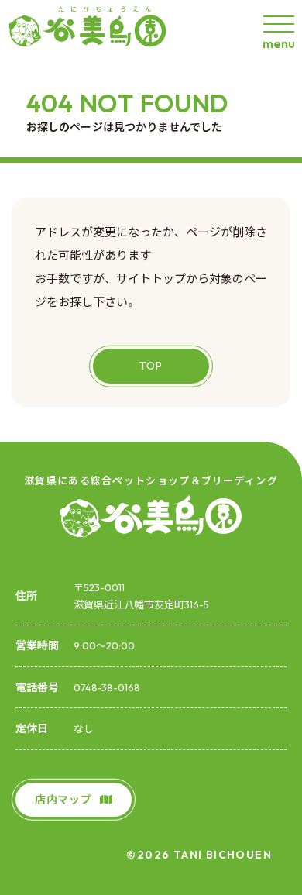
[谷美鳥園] (93, 30)
